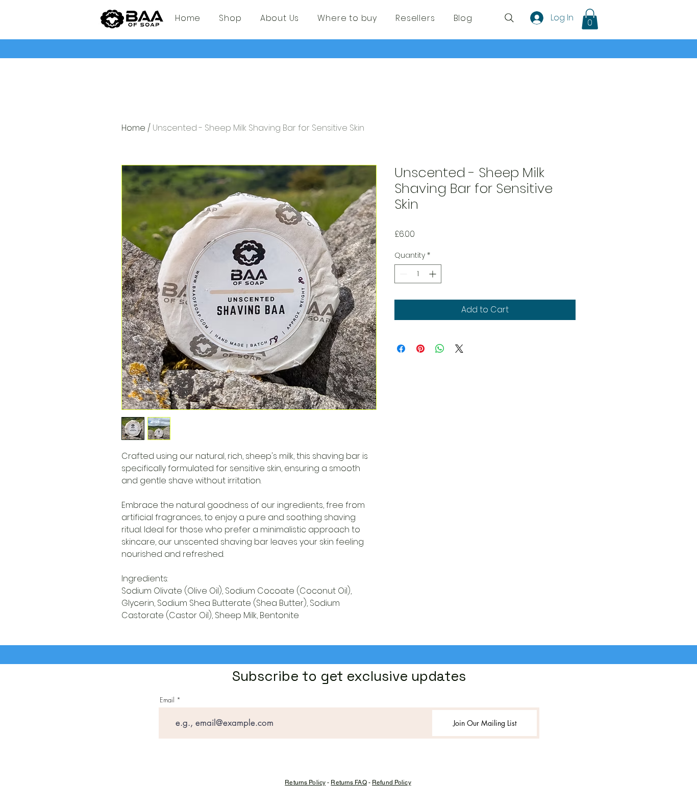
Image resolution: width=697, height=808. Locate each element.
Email (167, 700)
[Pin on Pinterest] (420, 348)
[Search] (509, 18)
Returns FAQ (348, 782)
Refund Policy (391, 782)
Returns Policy (305, 782)
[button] (590, 19)
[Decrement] (402, 274)
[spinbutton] (418, 274)
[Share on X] (459, 348)
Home (133, 128)
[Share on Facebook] (401, 348)
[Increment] (433, 274)
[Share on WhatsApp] (440, 348)
